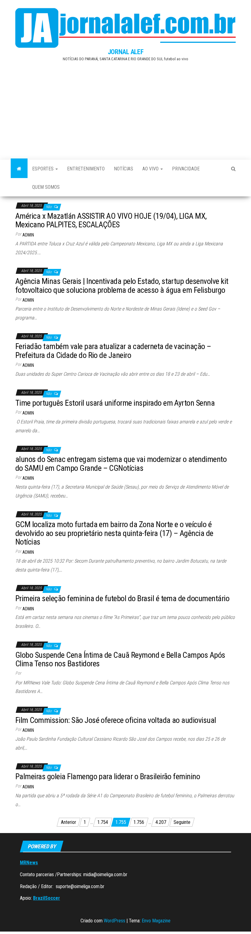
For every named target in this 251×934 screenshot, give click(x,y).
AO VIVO (151, 169)
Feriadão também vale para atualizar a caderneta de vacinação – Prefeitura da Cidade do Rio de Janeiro (113, 351)
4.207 (160, 822)
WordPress (114, 921)
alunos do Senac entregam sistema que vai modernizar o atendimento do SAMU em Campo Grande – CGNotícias (121, 464)
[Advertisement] (125, 109)
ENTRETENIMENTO (86, 169)
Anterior (68, 822)
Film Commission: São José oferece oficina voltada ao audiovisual (115, 720)
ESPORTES (43, 169)
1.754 (102, 822)
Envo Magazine (156, 921)
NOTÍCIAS (123, 169)
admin (28, 235)
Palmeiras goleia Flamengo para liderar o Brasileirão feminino (107, 776)
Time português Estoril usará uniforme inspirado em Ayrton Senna (115, 402)
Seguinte (182, 822)
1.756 (138, 822)
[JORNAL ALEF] (19, 169)
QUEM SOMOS (46, 187)
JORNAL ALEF (125, 52)
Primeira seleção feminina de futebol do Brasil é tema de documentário (122, 598)
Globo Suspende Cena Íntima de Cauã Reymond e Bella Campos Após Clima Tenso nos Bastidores (120, 659)
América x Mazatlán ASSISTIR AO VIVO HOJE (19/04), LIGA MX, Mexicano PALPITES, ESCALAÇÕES (111, 220)
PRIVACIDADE (186, 169)
